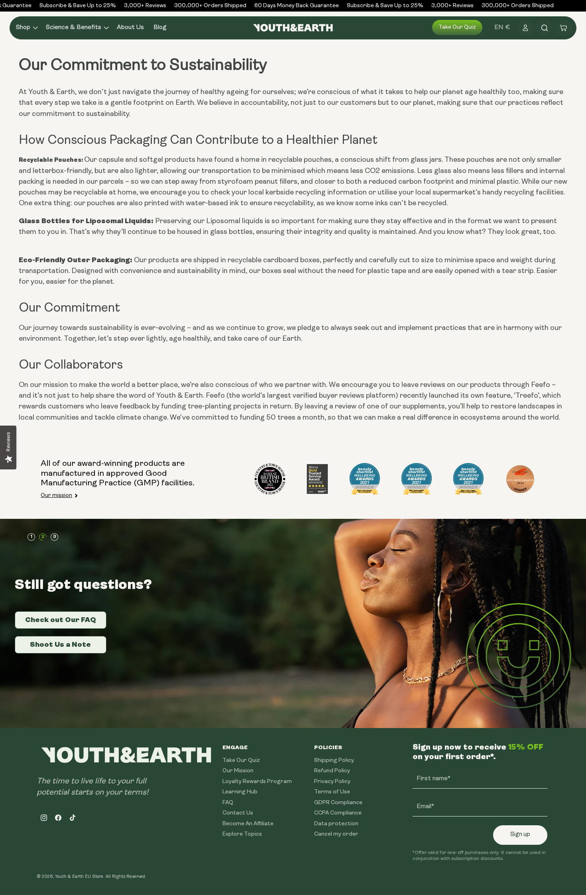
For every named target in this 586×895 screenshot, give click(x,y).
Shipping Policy (334, 760)
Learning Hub (240, 792)
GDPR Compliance (338, 803)
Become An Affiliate (247, 824)
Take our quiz (457, 27)
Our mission (56, 496)
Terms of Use (332, 792)
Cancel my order (336, 834)
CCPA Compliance (338, 813)
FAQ (227, 803)
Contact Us (237, 813)
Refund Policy (332, 771)
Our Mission (238, 771)
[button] (26, 28)
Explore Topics (242, 834)
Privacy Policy (332, 782)
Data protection (336, 824)
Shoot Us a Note (60, 644)
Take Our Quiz (241, 760)
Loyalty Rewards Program (257, 782)
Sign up (520, 835)
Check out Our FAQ (60, 620)
